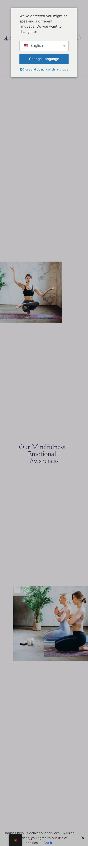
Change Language (44, 59)
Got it (47, 843)
